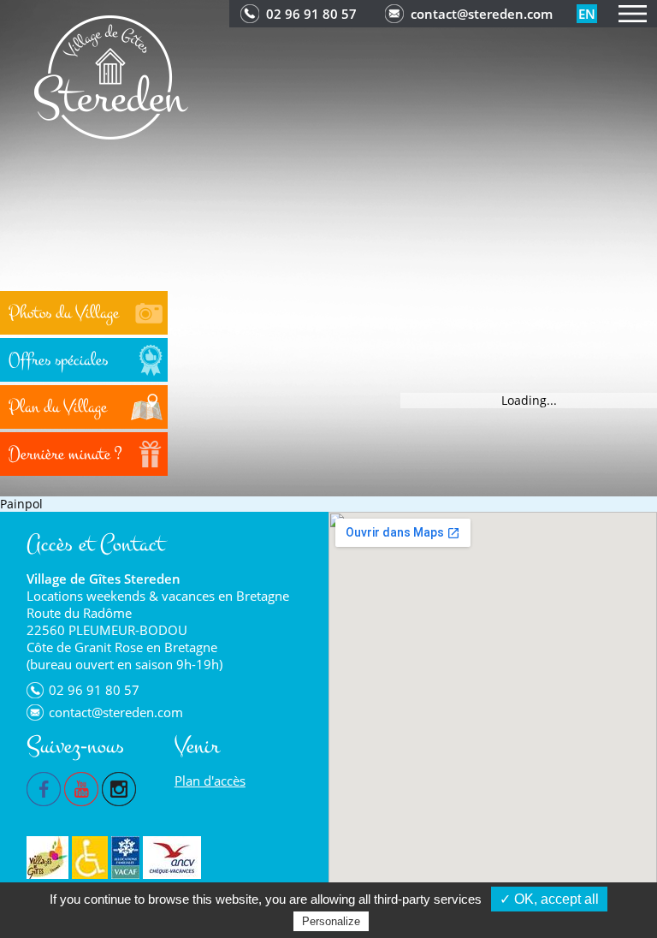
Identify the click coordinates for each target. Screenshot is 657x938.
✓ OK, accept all (549, 899)
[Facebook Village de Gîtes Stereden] (44, 787)
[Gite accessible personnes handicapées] (90, 857)
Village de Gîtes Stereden (104, 578)
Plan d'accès (210, 780)
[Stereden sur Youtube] (81, 787)
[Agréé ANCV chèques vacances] (172, 857)
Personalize (331, 921)
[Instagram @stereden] (119, 787)
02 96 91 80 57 (311, 13)
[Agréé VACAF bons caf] (125, 857)
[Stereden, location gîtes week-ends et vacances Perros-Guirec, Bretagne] (111, 76)
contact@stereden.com (482, 13)
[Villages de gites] (47, 857)
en (586, 13)
